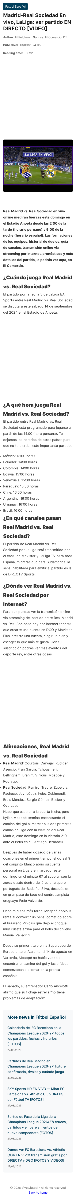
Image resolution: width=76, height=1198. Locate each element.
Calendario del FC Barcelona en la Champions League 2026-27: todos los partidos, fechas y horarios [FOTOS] (36, 1036)
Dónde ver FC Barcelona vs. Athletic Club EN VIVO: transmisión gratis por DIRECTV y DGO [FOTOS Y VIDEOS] (37, 1154)
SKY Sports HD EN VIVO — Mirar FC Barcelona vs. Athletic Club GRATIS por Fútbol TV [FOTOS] (36, 1094)
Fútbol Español (15, 6)
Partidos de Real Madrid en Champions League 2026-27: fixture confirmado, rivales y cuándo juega (36, 1066)
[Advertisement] (38, 97)
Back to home (38, 1192)
